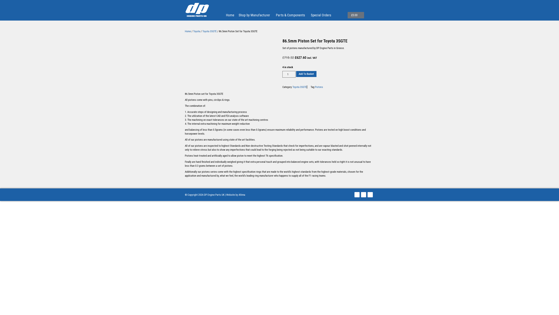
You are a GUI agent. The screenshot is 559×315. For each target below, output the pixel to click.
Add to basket (306, 73)
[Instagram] (370, 194)
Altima (242, 194)
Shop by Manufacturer (254, 15)
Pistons (319, 87)
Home (230, 15)
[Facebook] (357, 194)
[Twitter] (363, 194)
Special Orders (321, 15)
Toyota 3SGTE (209, 31)
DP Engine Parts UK (214, 194)
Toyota (196, 31)
